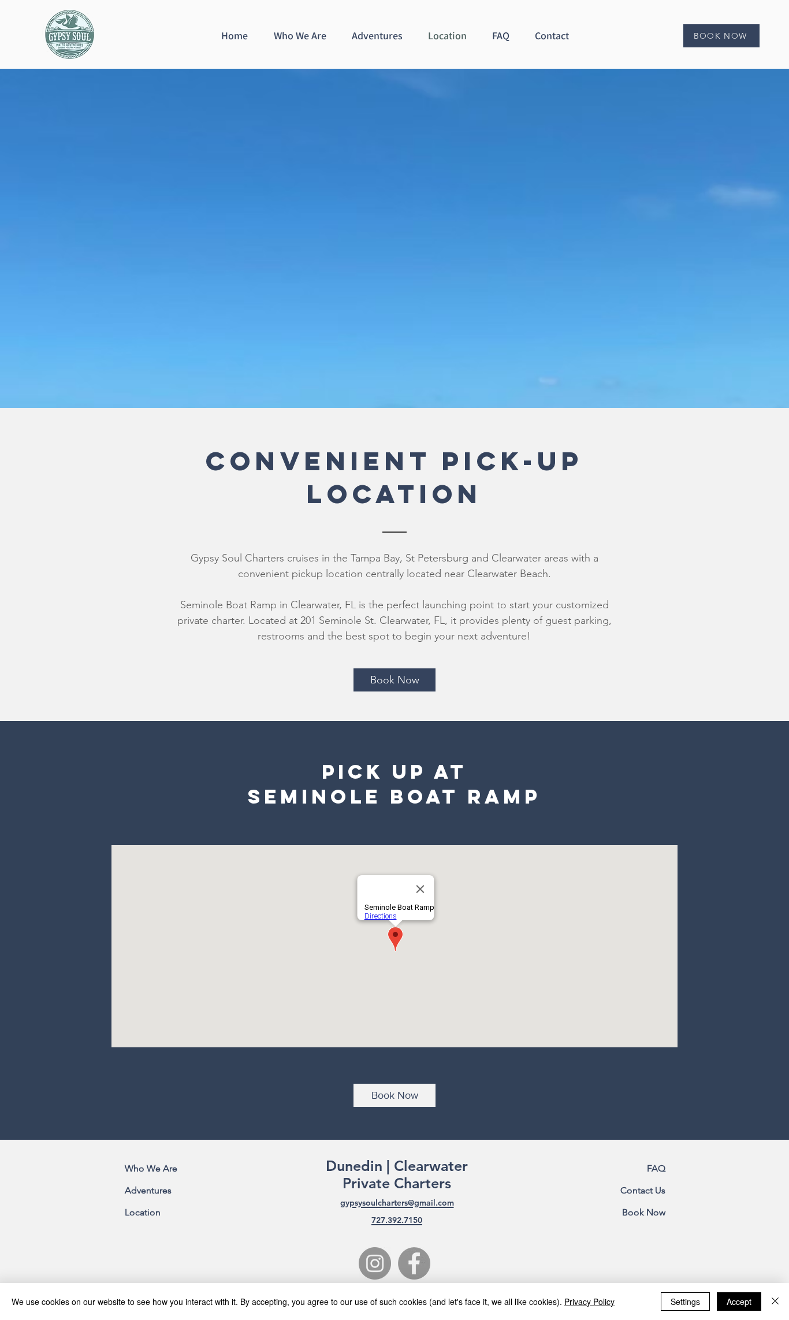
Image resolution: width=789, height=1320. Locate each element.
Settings (685, 1301)
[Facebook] (414, 1263)
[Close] (775, 1301)
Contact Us (642, 1190)
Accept (739, 1301)
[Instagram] (375, 1263)
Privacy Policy (589, 1301)
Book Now (643, 1212)
